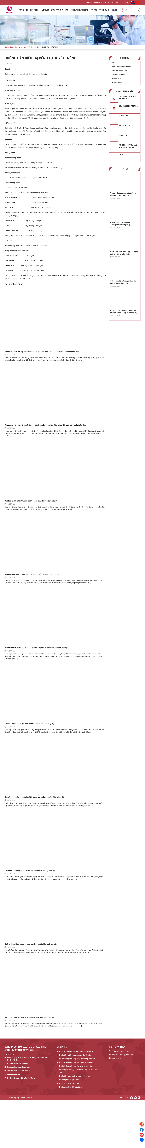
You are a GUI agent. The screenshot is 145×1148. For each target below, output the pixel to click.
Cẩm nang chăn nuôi (59, 10)
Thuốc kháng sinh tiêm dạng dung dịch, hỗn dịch (77, 1051)
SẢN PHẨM (45, 10)
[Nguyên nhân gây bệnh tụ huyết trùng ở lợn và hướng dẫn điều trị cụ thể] (55, 763)
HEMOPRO (123, 135)
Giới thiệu (34, 10)
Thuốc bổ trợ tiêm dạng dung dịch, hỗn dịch (75, 1055)
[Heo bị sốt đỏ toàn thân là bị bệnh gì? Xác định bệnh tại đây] (55, 984)
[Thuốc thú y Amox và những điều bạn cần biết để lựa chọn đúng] (124, 181)
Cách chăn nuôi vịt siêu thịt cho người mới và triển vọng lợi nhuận (124, 253)
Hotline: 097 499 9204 (120, 2)
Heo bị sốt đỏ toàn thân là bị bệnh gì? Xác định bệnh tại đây (29, 1017)
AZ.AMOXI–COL (125, 126)
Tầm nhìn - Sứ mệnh (118, 75)
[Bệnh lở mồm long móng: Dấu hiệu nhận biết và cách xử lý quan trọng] (55, 541)
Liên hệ (114, 10)
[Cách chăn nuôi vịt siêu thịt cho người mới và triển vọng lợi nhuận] (124, 240)
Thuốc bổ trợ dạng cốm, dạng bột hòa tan (74, 1076)
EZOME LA (123, 155)
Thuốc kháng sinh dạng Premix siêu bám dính (76, 1066)
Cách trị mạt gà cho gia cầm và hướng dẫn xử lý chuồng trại (29, 724)
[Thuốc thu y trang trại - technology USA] (141, 1129)
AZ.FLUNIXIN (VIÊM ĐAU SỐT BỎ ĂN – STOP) (128, 146)
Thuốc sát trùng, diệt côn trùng (70, 1087)
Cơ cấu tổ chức (116, 83)
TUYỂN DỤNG (104, 10)
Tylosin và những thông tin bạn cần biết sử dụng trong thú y (123, 282)
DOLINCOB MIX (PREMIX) (128, 106)
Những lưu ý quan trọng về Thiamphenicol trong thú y (120, 223)
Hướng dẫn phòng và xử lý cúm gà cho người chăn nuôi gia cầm (31, 944)
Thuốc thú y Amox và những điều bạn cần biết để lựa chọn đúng (123, 194)
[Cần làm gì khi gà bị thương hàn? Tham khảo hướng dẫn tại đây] (55, 467)
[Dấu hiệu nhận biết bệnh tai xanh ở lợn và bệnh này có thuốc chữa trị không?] (55, 614)
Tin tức (94, 10)
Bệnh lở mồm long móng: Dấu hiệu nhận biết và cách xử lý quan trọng (33, 574)
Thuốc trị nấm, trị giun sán (69, 1080)
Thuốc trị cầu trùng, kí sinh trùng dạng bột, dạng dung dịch (79, 1071)
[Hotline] (141, 1124)
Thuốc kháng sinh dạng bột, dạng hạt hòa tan (76, 1062)
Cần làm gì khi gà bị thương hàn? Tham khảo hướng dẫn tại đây (31, 501)
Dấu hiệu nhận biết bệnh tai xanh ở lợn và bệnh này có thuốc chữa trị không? (36, 648)
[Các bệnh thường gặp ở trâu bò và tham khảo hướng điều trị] (55, 837)
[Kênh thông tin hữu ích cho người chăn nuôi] (141, 1134)
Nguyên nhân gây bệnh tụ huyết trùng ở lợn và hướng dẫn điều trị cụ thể (34, 797)
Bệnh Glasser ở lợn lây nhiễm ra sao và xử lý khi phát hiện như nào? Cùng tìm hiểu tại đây (42, 351)
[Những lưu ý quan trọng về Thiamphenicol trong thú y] (124, 211)
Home (7, 47)
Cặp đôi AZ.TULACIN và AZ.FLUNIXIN (128, 97)
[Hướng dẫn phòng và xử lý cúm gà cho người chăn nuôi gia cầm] (55, 910)
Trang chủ (23, 10)
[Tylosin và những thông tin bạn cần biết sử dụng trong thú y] (124, 269)
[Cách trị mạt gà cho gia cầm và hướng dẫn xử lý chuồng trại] (55, 690)
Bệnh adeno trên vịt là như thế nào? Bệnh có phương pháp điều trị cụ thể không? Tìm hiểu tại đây (45, 425)
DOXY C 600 (123, 116)
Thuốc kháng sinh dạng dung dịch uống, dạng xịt (77, 1059)
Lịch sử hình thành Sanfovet (121, 67)
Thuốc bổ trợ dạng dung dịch (70, 1083)
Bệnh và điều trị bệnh (79, 10)
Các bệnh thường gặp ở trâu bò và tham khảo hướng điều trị (30, 870)
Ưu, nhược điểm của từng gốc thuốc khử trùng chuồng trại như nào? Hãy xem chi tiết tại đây (123, 311)
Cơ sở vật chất (116, 79)
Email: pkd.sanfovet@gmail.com (98, 2)
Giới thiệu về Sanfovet (119, 71)
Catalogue (114, 63)
